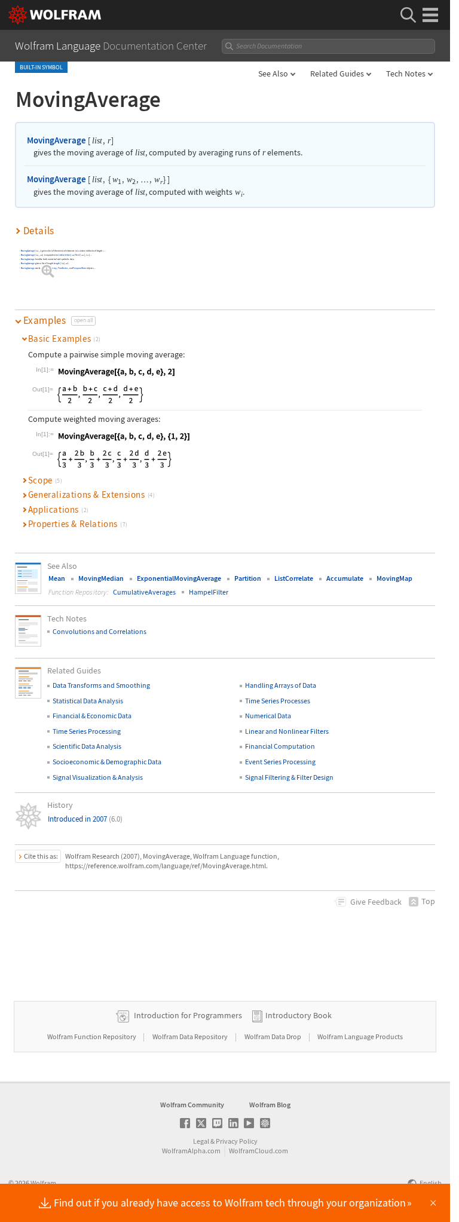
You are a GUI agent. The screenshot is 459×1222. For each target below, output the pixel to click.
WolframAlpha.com (191, 1150)
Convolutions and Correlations (99, 631)
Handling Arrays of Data (280, 685)
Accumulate (344, 578)
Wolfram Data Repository (190, 1036)
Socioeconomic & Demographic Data (107, 761)
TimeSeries (63, 268)
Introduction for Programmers (188, 1015)
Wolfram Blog (269, 1104)
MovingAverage (56, 140)
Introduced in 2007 (85, 819)
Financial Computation (280, 746)
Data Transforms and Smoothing (101, 685)
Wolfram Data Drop (273, 1036)
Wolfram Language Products (360, 1036)
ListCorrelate (65, 255)
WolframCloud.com (258, 1150)
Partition (247, 578)
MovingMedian (101, 578)
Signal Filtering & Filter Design (289, 777)
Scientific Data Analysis (87, 746)
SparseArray (51, 268)
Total (77, 255)
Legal (201, 1141)
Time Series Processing (87, 731)
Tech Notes (406, 73)
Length (57, 263)
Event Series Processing (280, 761)
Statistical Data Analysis (88, 700)
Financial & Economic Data (92, 715)
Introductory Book (298, 1015)
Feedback (376, 901)
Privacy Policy (237, 1141)
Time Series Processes (277, 700)
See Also (273, 73)
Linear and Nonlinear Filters (287, 731)
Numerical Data (268, 715)
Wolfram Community (192, 1104)
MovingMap (394, 578)
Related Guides (337, 73)
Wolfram (43, 1182)
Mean (56, 578)
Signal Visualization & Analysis (98, 777)
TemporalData (80, 268)
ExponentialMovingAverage (179, 578)
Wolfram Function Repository (92, 1036)
